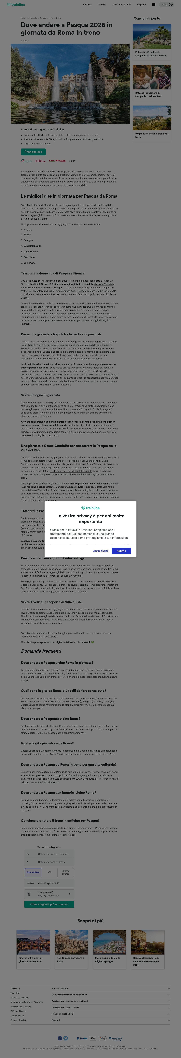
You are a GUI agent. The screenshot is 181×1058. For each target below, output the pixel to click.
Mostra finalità (100, 550)
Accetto (121, 551)
